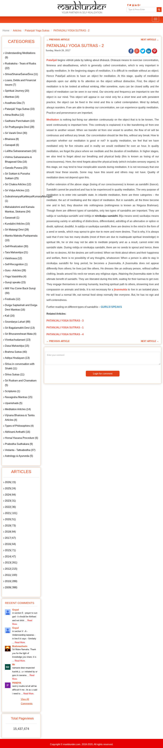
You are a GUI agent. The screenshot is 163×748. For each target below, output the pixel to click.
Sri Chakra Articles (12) (18, 184)
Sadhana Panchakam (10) (20, 121)
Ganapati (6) (12, 145)
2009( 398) (11, 587)
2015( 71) (10, 550)
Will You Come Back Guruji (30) (20, 290)
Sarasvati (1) (12, 217)
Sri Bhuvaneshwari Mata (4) (20, 333)
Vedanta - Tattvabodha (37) (20, 450)
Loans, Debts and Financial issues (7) (20, 82)
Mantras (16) (12, 96)
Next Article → (150, 39)
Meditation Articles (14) (18, 409)
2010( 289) (11, 581)
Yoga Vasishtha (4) (15, 276)
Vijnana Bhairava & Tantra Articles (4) (20, 417)
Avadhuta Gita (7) (15, 103)
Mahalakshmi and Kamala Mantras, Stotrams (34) (19, 209)
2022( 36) (10, 507)
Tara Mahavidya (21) (16, 252)
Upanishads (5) (13, 403)
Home (6, 30)
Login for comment (102, 373)
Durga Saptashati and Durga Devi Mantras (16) (21, 307)
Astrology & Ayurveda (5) (19, 456)
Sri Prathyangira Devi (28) (19, 127)
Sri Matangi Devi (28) (17, 229)
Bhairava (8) (12, 139)
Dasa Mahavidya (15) (17, 345)
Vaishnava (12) (13, 258)
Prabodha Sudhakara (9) (19, 444)
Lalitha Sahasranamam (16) (20, 151)
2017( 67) (10, 537)
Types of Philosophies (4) (19, 425)
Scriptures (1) (12, 391)
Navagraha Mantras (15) (18, 397)
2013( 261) (11, 562)
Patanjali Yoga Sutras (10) (20, 109)
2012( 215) (11, 568)
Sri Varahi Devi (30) (16, 133)
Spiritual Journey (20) (17, 90)
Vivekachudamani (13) (17, 339)
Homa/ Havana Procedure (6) (21, 438)
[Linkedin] (135, 5)
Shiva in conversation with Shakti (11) (20, 366)
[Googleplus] (138, 5)
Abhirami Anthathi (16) (17, 432)
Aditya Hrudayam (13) (17, 358)
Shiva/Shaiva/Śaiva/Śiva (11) (21, 74)
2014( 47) (10, 556)
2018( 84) (10, 531)
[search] (159, 9)
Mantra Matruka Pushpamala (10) (21, 238)
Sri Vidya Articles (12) (17, 190)
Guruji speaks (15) (15, 282)
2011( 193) (11, 575)
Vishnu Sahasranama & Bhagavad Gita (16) (18, 159)
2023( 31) (10, 500)
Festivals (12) (12, 299)
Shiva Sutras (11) (14, 374)
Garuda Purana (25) (16, 167)
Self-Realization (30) (16, 246)
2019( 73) (10, 525)
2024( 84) (10, 494)
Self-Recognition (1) (16, 264)
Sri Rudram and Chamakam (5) (20, 383)
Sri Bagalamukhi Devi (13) (20, 327)
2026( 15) (10, 482)
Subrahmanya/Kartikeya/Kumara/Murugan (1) (22, 198)
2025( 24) (10, 488)
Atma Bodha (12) (14, 114)
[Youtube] (132, 5)
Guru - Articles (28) (15, 270)
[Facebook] (127, 5)
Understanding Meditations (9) (20, 55)
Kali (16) (9, 315)
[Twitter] (129, 5)
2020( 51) (10, 519)
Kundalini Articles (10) (17, 223)
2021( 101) (11, 513)
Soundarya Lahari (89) (17, 321)
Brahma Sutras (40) (16, 351)
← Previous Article (58, 39)
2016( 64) (10, 544)
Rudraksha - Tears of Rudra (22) (20, 65)
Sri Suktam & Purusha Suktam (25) (17, 176)
